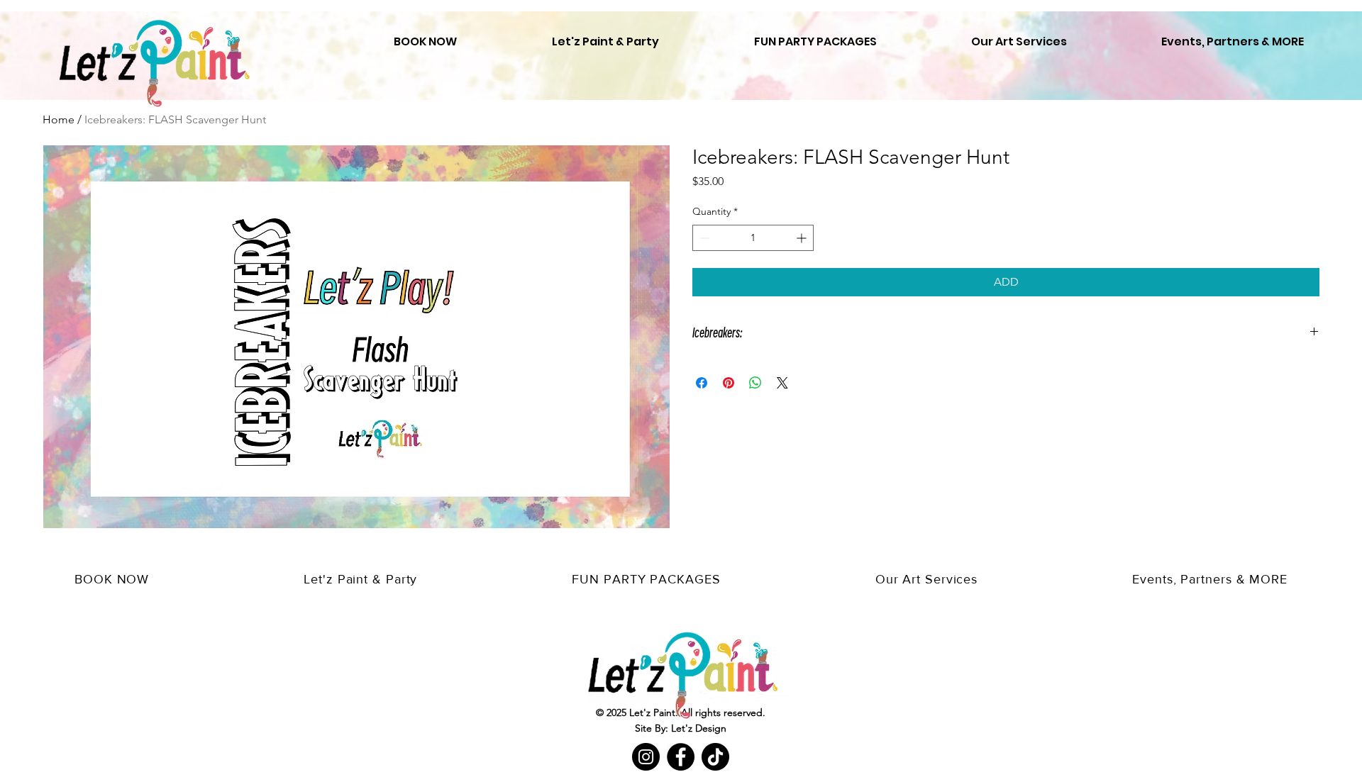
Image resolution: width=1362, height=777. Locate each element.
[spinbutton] (753, 237)
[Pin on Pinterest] (728, 382)
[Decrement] (703, 237)
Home (58, 119)
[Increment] (803, 237)
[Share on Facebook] (701, 382)
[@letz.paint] (715, 757)
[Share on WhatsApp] (755, 382)
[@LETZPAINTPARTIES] (646, 757)
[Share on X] (782, 382)
